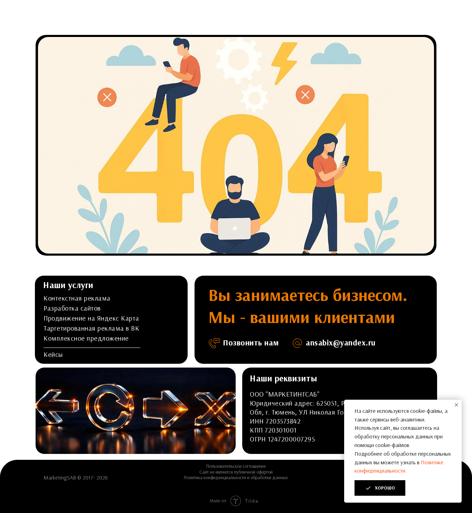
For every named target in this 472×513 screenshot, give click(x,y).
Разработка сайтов (72, 308)
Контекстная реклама (77, 298)
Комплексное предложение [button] (86, 338)
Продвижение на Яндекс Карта (91, 318)
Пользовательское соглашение (236, 466)
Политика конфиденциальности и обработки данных (236, 477)
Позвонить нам (251, 343)
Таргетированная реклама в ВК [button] (91, 328)
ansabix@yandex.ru (341, 343)
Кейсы (53, 354)
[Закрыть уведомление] (456, 404)
